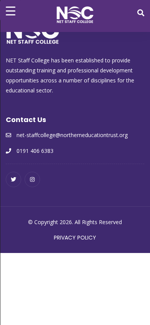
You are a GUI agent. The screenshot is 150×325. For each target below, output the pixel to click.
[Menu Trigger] (10, 10)
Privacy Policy (75, 237)
